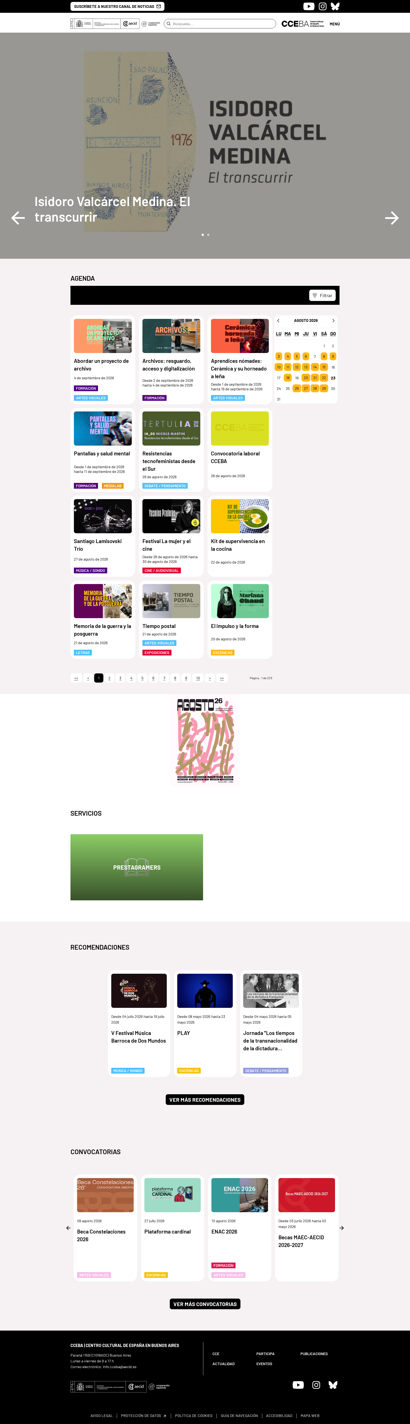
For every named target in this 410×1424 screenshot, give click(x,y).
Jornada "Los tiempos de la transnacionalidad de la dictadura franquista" (270, 1041)
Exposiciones (157, 652)
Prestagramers (137, 867)
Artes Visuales (91, 397)
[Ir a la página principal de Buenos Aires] (303, 23)
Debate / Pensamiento (165, 485)
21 (315, 377)
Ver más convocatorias (205, 1304)
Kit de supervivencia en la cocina (238, 545)
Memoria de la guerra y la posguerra (102, 630)
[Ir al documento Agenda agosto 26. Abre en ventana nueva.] (205, 740)
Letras (83, 652)
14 (315, 367)
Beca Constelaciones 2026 (101, 1235)
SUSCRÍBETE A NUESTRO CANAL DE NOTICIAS (114, 6)
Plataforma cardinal (167, 1231)
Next (392, 218)
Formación (86, 388)
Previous (18, 218)
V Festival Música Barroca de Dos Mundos (138, 1037)
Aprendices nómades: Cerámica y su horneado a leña (239, 368)
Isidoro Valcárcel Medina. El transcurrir (112, 208)
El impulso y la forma (235, 626)
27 (306, 388)
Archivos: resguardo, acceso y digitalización (168, 364)
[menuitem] (231, 1354)
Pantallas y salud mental (102, 453)
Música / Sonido (90, 570)
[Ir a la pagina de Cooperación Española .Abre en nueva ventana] (151, 24)
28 (315, 388)
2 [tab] (207, 234)
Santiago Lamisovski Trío (98, 545)
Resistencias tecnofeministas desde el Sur (168, 461)
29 (324, 388)
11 (287, 367)
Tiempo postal (159, 626)
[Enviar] (168, 23)
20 (306, 377)
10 (279, 367)
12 (297, 367)
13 (306, 367)
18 (288, 377)
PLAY (183, 1033)
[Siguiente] (333, 320)
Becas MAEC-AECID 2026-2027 (301, 1241)
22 (324, 377)
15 (324, 367)
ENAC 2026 (224, 1231)
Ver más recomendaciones (205, 1099)
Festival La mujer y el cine (166, 545)
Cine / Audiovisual (162, 570)
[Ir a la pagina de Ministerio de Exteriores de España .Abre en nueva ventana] (95, 24)
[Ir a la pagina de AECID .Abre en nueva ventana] (130, 24)
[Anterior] (278, 320)
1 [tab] (202, 234)
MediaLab (113, 485)
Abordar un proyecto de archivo (101, 364)
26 (297, 388)
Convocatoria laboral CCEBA (235, 457)
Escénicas (222, 652)
